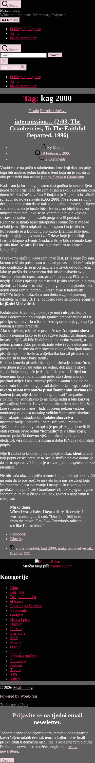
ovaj (26, 494)
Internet (16, 629)
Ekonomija (19, 610)
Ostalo (34, 111)
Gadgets (16, 615)
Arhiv (15, 33)
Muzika (16, 642)
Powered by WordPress (18, 696)
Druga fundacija (23, 597)
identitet (32, 548)
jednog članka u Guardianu (62, 177)
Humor (16, 624)
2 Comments (55, 159)
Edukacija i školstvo (26, 606)
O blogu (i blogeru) (25, 29)
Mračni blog (10, 10)
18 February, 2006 (55, 153)
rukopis (16, 553)
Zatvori (7, 760)
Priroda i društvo (53, 111)
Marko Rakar (60, 566)
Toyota (15, 670)
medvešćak (83, 548)
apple (20, 548)
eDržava (17, 601)
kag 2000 (48, 548)
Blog (14, 587)
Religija (16, 665)
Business (17, 592)
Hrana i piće (20, 619)
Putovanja (18, 660)
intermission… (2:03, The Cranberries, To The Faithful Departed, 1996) (47, 128)
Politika (16, 651)
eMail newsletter (23, 38)
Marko (58, 147)
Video (15, 679)
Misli (14, 638)
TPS (13, 674)
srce (27, 553)
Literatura (18, 633)
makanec (65, 548)
